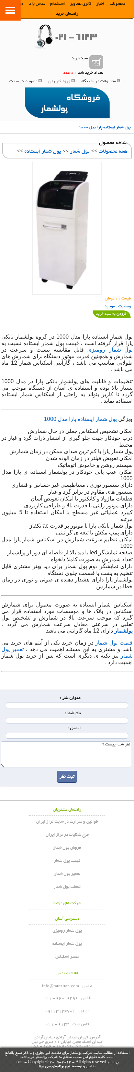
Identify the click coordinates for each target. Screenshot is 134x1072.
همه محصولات (113, 151)
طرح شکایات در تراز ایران (67, 835)
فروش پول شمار (67, 848)
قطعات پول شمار (67, 887)
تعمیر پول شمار (67, 874)
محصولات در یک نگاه (98, 81)
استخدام (57, 4)
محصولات (117, 4)
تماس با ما (37, 4)
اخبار (100, 4)
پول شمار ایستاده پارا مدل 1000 (80, 419)
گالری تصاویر (80, 4)
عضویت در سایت (23, 81)
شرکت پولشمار (81, 1053)
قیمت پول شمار (114, 643)
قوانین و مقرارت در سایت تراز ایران (67, 822)
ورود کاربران (59, 81)
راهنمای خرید (67, 14)
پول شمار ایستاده (42, 151)
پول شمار (80, 151)
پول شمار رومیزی (110, 350)
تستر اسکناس (67, 957)
